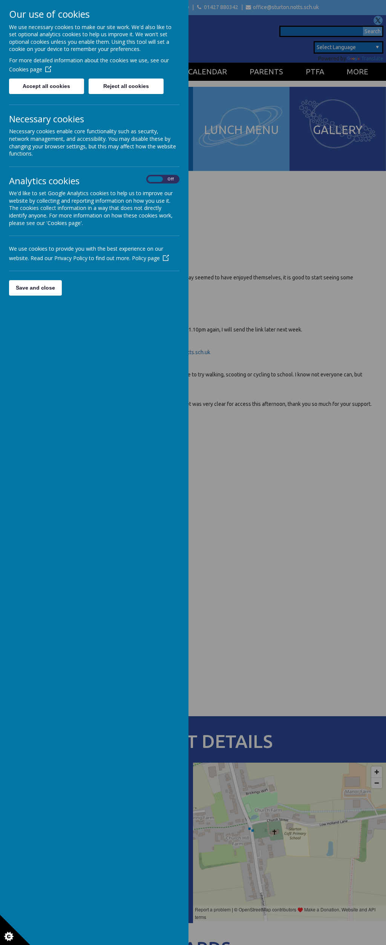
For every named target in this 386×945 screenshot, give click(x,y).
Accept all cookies (46, 86)
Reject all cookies (126, 86)
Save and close (35, 288)
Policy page (146, 258)
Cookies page (25, 69)
